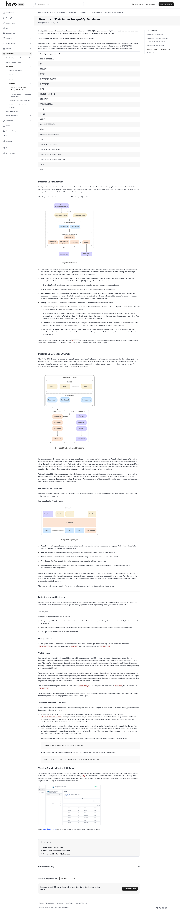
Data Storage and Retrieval (155, 45)
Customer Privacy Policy (65, 903)
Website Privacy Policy (47, 903)
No (75, 878)
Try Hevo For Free (129, 888)
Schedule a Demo (166, 4)
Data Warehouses (12, 111)
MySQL (11, 79)
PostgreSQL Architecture (155, 34)
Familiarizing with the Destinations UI (18, 58)
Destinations (61, 12)
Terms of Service (81, 903)
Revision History (152, 53)
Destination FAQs (12, 115)
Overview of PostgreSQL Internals (56, 854)
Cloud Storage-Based (13, 62)
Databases (9, 66)
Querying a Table (49, 829)
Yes (65, 878)
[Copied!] (137, 745)
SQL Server (12, 75)
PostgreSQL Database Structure (157, 38)
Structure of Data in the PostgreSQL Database (19, 89)
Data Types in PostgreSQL (53, 847)
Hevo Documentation (45, 12)
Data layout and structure (156, 41)
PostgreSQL (13, 83)
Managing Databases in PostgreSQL (57, 851)
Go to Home (139, 4)
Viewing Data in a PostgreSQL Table (159, 49)
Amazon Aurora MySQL (16, 70)
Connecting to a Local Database (19, 100)
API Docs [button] (152, 4)
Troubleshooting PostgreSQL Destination (21, 95)
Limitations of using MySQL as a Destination (19, 106)
